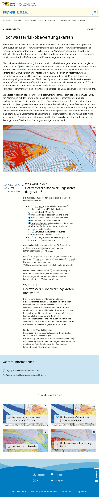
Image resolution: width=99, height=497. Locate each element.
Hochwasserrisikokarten (61, 82)
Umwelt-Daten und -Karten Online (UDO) (36, 72)
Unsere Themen (30, 20)
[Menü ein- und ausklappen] (94, 12)
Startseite (17, 20)
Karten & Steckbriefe (47, 20)
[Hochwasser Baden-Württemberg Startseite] (15, 12)
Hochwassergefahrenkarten (31, 82)
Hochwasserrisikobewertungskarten (71, 20)
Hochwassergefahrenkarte (38, 265)
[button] (39, 66)
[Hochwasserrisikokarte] (25, 440)
